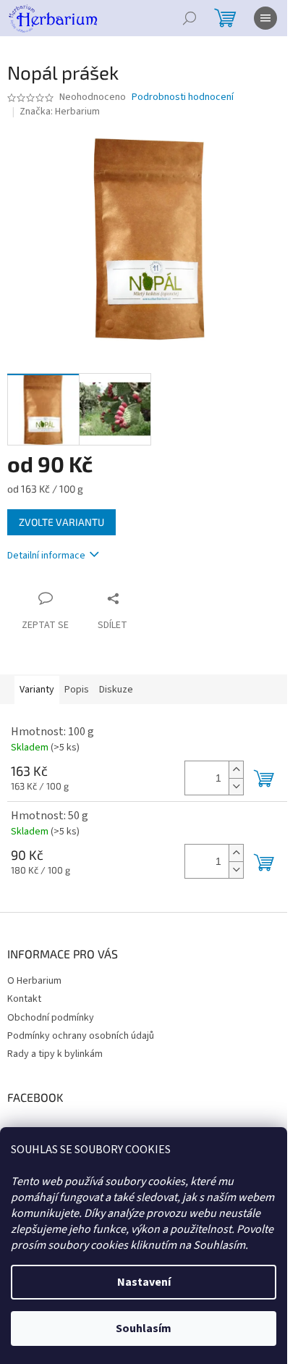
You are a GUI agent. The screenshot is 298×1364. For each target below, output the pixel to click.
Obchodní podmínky (50, 1018)
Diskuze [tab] (116, 689)
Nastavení (144, 1282)
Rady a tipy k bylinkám (55, 1054)
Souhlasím (143, 1328)
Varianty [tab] (37, 689)
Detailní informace (46, 555)
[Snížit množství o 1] (236, 786)
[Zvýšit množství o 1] (236, 769)
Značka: (60, 111)
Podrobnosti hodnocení (183, 97)
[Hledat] (189, 18)
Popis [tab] (76, 689)
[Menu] (265, 18)
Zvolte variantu (61, 522)
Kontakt (24, 999)
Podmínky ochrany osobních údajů (80, 1036)
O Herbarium (34, 981)
